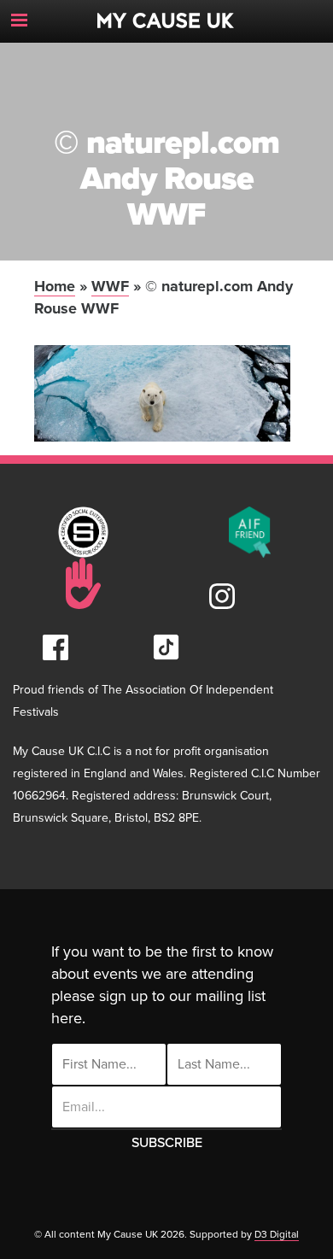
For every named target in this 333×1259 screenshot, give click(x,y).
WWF (110, 286)
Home (54, 286)
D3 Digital (276, 1234)
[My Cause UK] (166, 14)
